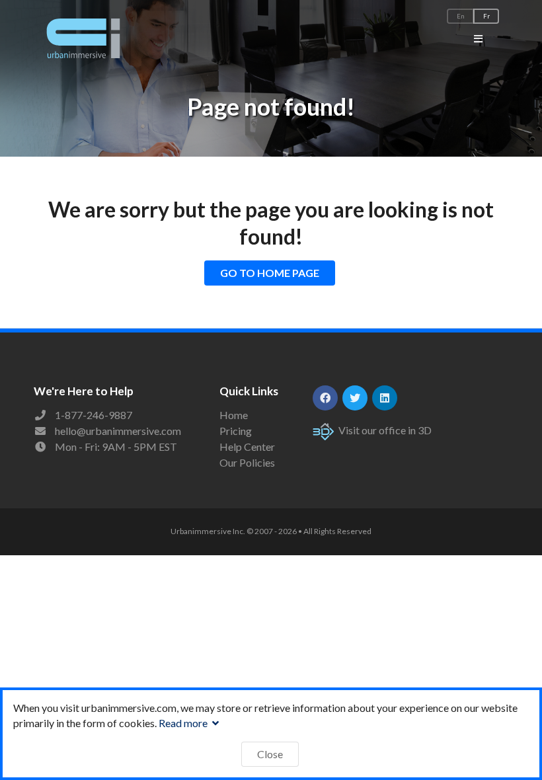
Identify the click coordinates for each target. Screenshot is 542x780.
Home (233, 415)
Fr (486, 16)
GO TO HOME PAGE (269, 272)
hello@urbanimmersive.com (118, 430)
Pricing (235, 430)
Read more (184, 723)
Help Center (247, 446)
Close (270, 754)
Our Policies (247, 462)
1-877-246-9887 (93, 415)
